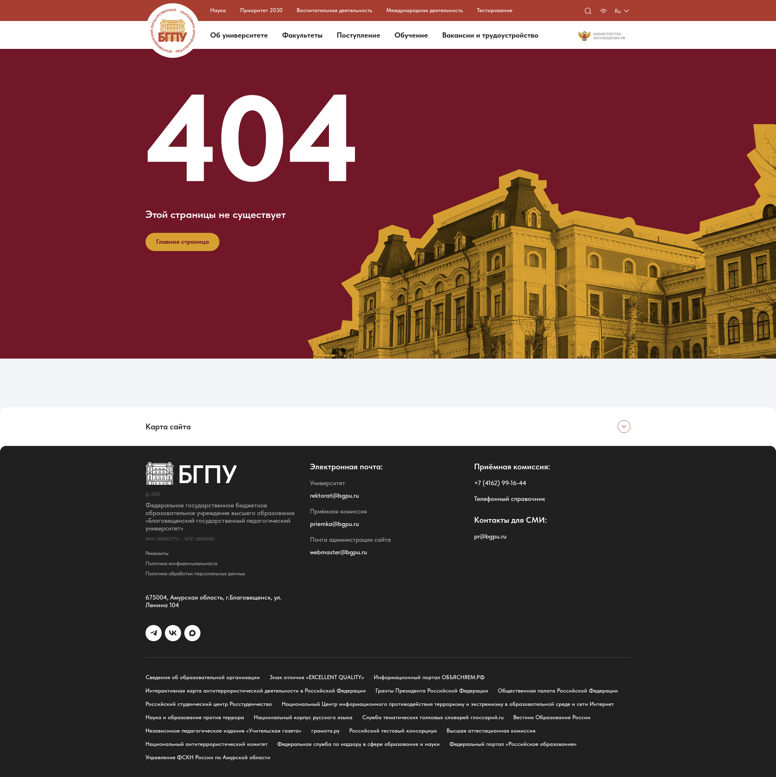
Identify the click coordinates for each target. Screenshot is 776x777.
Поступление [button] (358, 35)
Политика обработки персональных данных (195, 573)
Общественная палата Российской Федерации (558, 690)
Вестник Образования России (551, 717)
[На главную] (173, 30)
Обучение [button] (411, 35)
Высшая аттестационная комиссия (491, 730)
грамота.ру (325, 730)
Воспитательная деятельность (334, 10)
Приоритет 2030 (261, 10)
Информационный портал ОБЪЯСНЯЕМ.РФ (429, 677)
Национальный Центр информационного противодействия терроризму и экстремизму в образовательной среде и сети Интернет (448, 704)
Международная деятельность (424, 10)
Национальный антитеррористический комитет (207, 744)
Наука (218, 10)
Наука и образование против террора (195, 717)
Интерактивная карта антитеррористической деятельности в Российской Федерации (256, 690)
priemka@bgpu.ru (334, 524)
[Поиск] (588, 11)
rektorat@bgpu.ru (334, 495)
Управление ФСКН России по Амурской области (208, 757)
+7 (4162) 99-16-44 (500, 483)
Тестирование (494, 10)
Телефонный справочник (509, 499)
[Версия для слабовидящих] (603, 11)
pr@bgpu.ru (490, 536)
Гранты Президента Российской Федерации (431, 690)
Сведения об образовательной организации (203, 677)
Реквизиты (157, 553)
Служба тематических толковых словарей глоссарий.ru (433, 717)
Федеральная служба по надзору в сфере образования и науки (358, 744)
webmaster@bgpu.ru (338, 552)
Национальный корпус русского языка (303, 717)
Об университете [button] (239, 35)
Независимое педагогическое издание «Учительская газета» (224, 730)
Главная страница (182, 241)
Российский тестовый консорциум (393, 730)
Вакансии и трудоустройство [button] (490, 35)
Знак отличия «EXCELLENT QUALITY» (317, 677)
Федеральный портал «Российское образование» (513, 744)
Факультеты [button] (302, 35)
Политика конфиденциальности (181, 563)
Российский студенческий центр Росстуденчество (209, 704)
